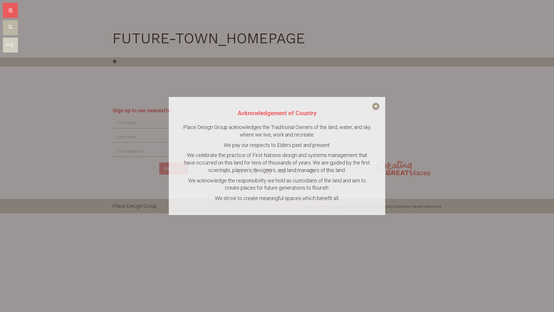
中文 (10, 45)
